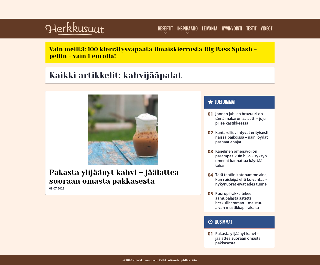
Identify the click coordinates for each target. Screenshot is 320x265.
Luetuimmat (225, 102)
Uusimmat (223, 222)
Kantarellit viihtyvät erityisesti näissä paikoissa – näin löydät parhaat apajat (241, 137)
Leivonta (210, 28)
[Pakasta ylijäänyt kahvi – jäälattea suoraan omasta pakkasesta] (123, 130)
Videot (266, 28)
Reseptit (165, 28)
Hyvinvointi (232, 28)
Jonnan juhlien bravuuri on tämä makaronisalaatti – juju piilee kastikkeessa (240, 118)
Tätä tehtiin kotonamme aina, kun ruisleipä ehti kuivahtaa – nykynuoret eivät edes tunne (241, 179)
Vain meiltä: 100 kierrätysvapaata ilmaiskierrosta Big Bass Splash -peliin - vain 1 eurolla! (153, 53)
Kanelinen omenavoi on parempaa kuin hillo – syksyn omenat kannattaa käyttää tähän (241, 158)
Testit (251, 28)
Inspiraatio (187, 28)
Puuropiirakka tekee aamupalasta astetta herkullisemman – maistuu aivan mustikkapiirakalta (238, 200)
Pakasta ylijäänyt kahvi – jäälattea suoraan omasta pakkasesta (114, 177)
